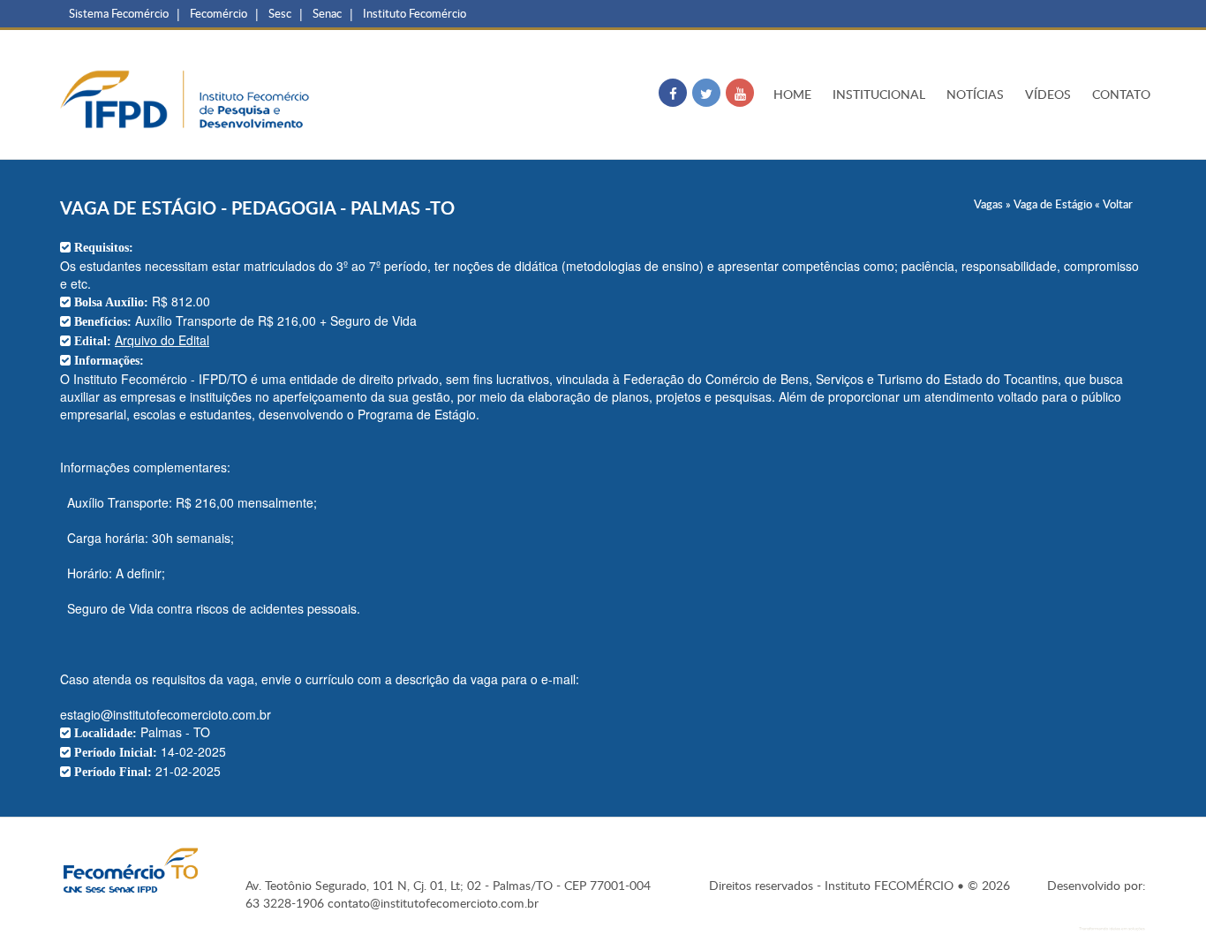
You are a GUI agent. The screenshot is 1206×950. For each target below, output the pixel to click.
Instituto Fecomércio (414, 13)
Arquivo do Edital (162, 340)
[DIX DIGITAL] (1096, 922)
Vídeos (1048, 94)
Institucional (879, 94)
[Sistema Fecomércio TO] (130, 870)
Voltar (1118, 204)
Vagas (988, 204)
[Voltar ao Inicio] (188, 98)
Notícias (975, 94)
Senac (327, 13)
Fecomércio (218, 13)
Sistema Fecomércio (119, 13)
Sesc (279, 13)
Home (792, 94)
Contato (1121, 94)
